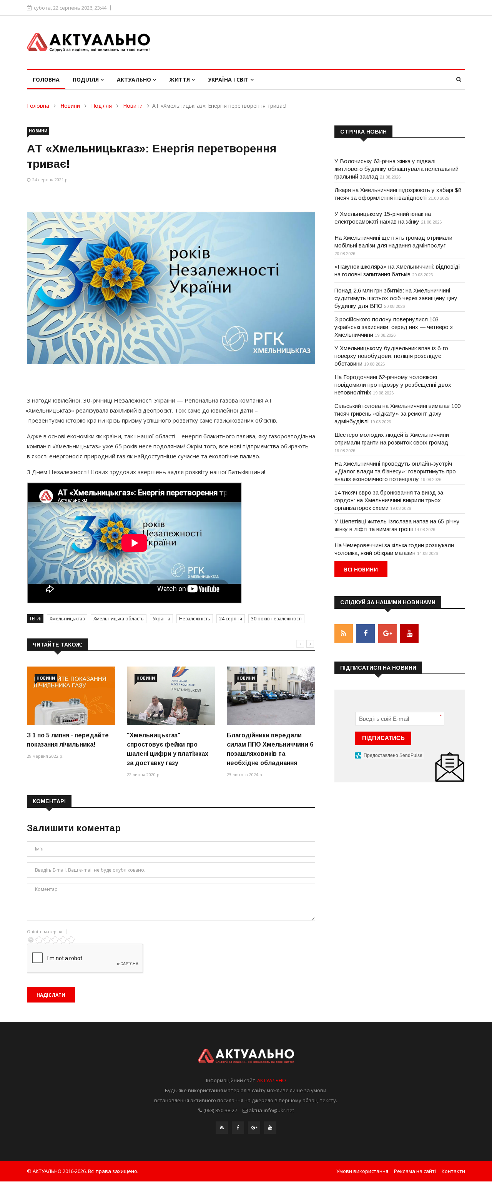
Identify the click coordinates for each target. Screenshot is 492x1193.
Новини (70, 105)
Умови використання (362, 1171)
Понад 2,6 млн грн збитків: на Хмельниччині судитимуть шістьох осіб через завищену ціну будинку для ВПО (395, 298)
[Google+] (254, 1127)
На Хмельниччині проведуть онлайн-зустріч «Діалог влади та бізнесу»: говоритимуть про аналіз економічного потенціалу (395, 471)
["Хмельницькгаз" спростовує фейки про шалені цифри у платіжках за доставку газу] (171, 696)
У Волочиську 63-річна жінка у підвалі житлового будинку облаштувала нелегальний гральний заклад (396, 169)
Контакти (453, 1171)
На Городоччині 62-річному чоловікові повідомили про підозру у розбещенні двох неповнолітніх (392, 385)
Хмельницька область (118, 618)
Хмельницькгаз (67, 618)
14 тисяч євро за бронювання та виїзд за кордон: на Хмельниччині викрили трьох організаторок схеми (388, 500)
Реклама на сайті (415, 1171)
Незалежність (194, 618)
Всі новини (361, 569)
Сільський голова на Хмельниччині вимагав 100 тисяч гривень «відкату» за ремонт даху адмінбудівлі (397, 413)
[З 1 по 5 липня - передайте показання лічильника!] (71, 696)
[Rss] (222, 1127)
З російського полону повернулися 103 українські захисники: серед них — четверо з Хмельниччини (393, 327)
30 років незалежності (276, 618)
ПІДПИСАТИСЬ (383, 738)
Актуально (135, 79)
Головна (46, 79)
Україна (161, 618)
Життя (180, 79)
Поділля (86, 79)
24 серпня (230, 618)
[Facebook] (238, 1127)
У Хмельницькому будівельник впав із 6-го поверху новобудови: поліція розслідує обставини (391, 356)
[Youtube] (270, 1127)
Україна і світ (229, 79)
